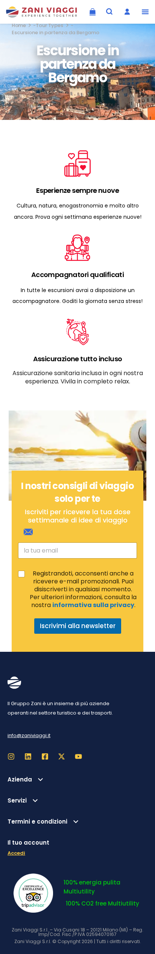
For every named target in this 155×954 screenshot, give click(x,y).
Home (19, 25)
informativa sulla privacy (93, 605)
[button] (145, 11)
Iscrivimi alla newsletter (77, 625)
